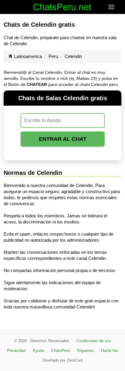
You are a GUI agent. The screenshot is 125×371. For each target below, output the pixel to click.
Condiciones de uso (93, 341)
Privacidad (16, 350)
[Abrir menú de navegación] (116, 7)
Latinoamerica (28, 56)
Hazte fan (109, 350)
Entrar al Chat (62, 139)
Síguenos (85, 350)
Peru (53, 56)
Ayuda (38, 350)
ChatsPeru (60, 350)
